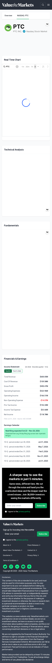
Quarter (8, 371)
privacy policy (24, 512)
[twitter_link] (5, 567)
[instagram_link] (11, 567)
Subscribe (41, 506)
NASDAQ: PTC (22, 16)
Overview (8, 16)
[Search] (42, 4)
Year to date (17, 371)
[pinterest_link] (29, 567)
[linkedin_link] (17, 567)
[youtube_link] (23, 567)
